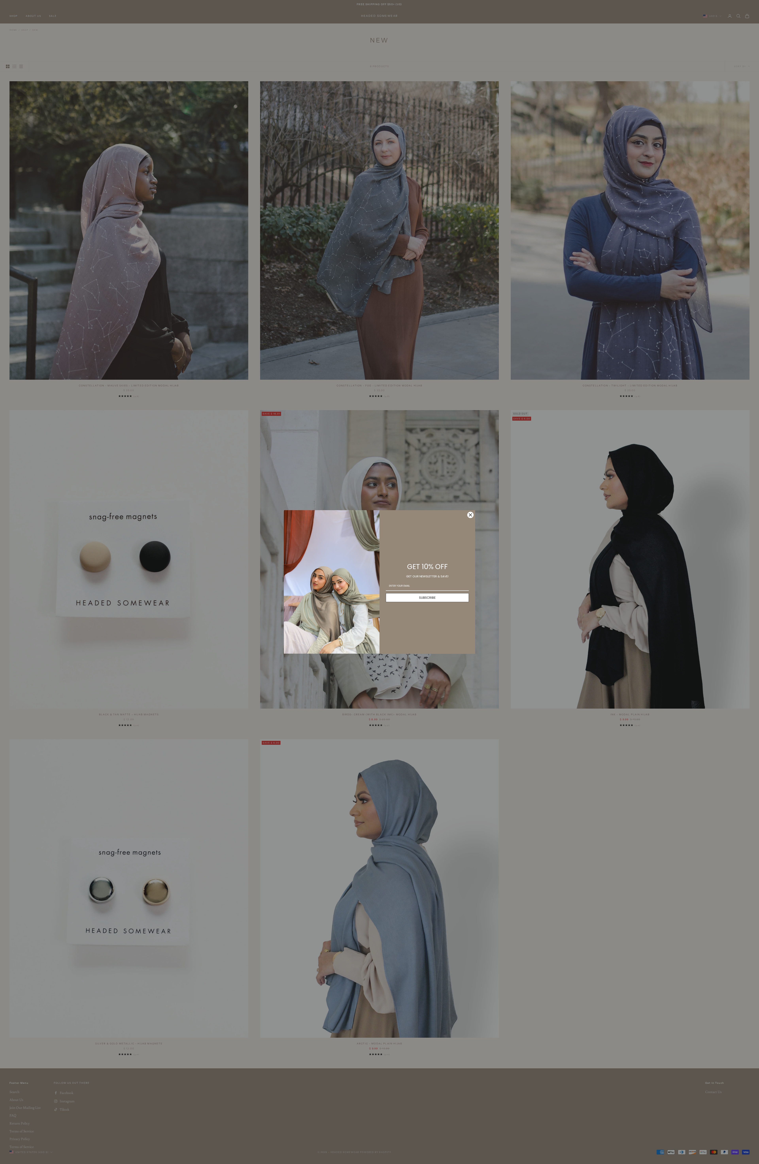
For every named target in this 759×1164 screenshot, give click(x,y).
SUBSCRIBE (427, 597)
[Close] (470, 515)
